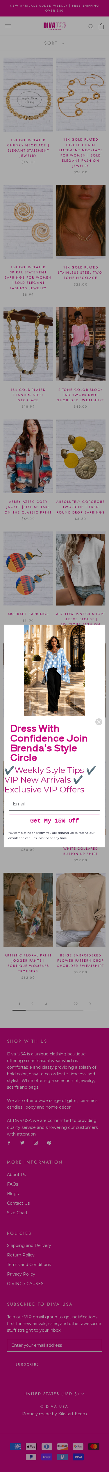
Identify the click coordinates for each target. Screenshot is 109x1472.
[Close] (98, 721)
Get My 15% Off (54, 821)
